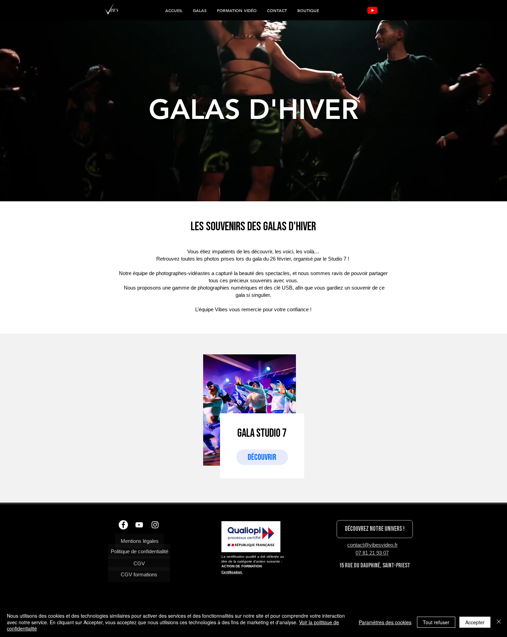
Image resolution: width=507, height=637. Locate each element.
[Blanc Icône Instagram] (155, 524)
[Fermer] (499, 622)
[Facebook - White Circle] (123, 524)
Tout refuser (436, 622)
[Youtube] (372, 10)
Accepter (475, 622)
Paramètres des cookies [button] (385, 622)
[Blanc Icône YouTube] (139, 524)
